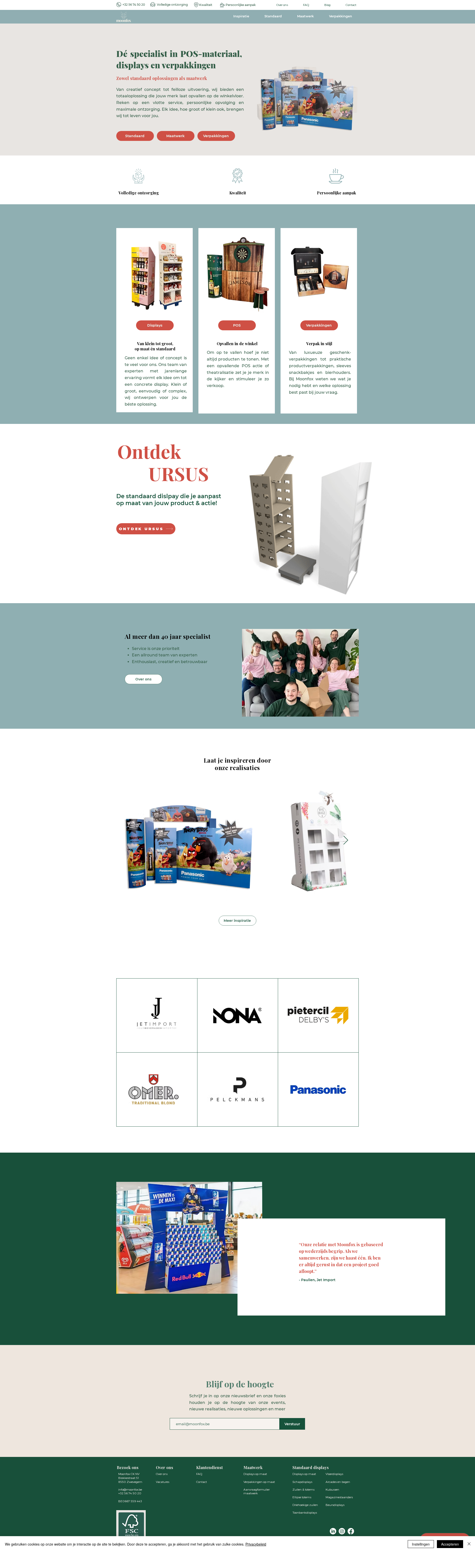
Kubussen (332, 1489)
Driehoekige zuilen (305, 1504)
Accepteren (450, 1544)
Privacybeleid (255, 1544)
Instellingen (421, 1544)
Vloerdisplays (334, 1473)
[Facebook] (351, 1531)
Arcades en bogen (338, 1481)
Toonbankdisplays (304, 1512)
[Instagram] (342, 1531)
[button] (307, 95)
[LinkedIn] (333, 1531)
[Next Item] (346, 840)
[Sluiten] (469, 1544)
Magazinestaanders (339, 1497)
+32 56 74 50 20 (133, 4)
